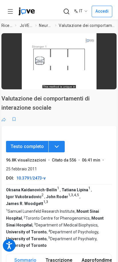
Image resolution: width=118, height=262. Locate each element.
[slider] (35, 82)
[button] (111, 39)
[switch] (66, 82)
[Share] (3, 119)
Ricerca (7, 25)
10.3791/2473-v (31, 178)
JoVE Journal (26, 25)
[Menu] (57, 146)
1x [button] (95, 82)
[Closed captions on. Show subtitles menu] (106, 82)
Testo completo (27, 146)
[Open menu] (10, 11)
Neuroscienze (46, 25)
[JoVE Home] (26, 11)
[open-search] (66, 11)
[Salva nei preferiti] (14, 119)
